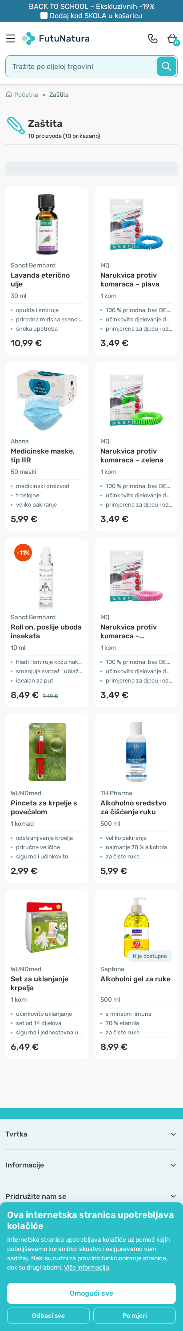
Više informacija (86, 1267)
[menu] (12, 38)
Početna (26, 95)
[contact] (152, 38)
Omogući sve (91, 1293)
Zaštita (59, 95)
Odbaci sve (48, 1316)
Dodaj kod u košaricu (96, 15)
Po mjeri (135, 1316)
